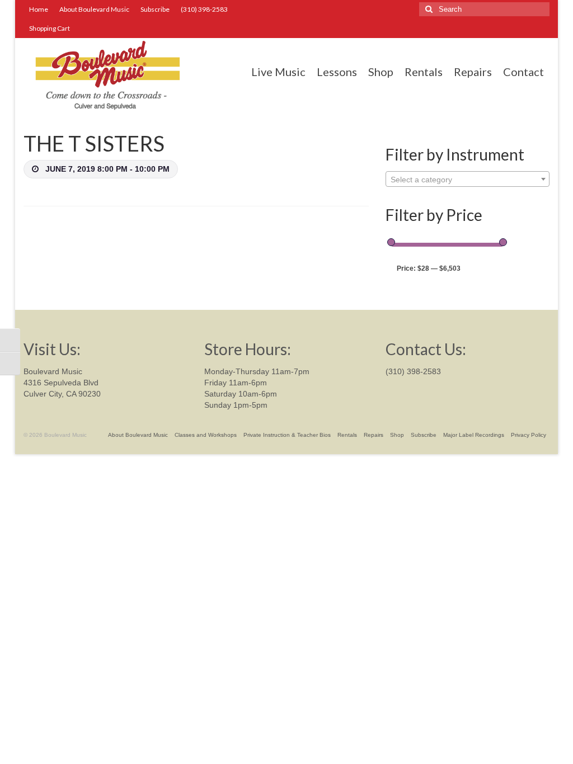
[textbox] (467, 179)
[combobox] (467, 179)
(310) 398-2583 (413, 371)
